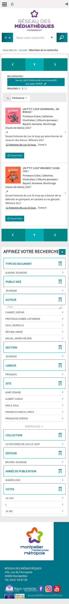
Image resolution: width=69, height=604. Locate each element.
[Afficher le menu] (4, 4)
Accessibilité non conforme (45, 595)
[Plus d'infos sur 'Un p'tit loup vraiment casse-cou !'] (13, 175)
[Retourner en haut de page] (62, 252)
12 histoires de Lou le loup (21, 144)
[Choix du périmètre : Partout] (7, 37)
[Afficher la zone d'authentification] (13, 4)
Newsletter (31, 590)
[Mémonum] (20, 598)
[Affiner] (34, 64)
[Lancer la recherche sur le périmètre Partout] (62, 37)
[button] (67, 4)
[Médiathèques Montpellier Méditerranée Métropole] (34, 20)
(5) (33, 426)
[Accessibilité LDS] (9, 598)
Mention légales (15, 595)
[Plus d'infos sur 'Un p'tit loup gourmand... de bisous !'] (13, 116)
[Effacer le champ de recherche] (52, 37)
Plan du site (12, 590)
